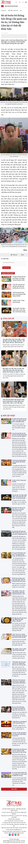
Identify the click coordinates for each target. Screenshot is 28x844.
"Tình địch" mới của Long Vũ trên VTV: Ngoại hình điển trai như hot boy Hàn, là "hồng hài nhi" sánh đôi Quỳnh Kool (19, 664)
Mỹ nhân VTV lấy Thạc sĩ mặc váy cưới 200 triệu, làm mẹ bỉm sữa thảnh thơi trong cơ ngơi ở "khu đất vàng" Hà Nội (13, 370)
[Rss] (18, 835)
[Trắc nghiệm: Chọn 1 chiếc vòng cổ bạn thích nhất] (6, 651)
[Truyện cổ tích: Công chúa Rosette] (6, 483)
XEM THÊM (14, 789)
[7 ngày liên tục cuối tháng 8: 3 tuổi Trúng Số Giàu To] (6, 724)
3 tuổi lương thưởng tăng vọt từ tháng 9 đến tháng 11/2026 (19, 462)
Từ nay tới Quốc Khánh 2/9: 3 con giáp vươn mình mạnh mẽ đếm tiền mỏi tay (19, 774)
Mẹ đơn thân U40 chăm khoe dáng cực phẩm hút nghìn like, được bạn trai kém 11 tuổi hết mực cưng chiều (19, 710)
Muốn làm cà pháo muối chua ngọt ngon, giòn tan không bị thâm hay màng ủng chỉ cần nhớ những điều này (18, 581)
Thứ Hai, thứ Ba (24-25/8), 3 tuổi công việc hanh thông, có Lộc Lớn (19, 734)
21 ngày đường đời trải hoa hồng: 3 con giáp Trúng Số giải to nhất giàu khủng (19, 420)
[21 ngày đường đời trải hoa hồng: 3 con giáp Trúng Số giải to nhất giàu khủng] (6, 421)
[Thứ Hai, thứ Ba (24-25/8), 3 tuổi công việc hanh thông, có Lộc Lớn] (6, 735)
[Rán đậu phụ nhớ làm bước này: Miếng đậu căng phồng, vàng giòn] (6, 620)
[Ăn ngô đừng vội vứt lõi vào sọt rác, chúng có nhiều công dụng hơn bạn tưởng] (6, 751)
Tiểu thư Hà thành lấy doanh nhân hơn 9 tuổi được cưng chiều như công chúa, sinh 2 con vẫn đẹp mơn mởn (13, 401)
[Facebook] (10, 835)
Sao (3, 335)
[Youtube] (13, 835)
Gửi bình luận (6, 267)
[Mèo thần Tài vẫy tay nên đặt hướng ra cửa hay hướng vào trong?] (6, 510)
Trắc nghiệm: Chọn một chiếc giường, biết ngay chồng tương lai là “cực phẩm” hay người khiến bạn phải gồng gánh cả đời (19, 593)
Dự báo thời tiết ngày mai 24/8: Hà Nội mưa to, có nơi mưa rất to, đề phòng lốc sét (19, 533)
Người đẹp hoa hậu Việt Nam (10, 6)
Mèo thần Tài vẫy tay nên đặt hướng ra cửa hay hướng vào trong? (18, 509)
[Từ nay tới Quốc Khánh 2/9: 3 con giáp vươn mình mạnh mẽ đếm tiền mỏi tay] (6, 775)
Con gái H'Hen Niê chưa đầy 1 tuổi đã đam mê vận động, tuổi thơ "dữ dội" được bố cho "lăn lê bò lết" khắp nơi (14, 341)
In (23, 254)
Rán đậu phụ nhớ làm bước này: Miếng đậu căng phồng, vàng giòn (19, 619)
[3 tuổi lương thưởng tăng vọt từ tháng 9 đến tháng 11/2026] (6, 463)
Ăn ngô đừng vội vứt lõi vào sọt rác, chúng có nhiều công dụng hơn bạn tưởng (19, 751)
